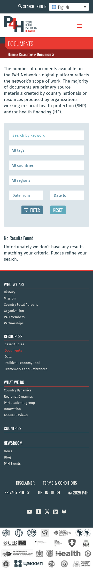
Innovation (12, 409)
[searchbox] (46, 150)
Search (28, 6)
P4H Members (14, 317)
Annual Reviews (16, 415)
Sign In (41, 6)
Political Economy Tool (22, 363)
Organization (14, 311)
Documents (13, 350)
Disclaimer (25, 483)
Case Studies (14, 344)
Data (8, 357)
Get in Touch (49, 492)
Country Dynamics (17, 390)
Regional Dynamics (18, 396)
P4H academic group (19, 403)
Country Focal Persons (21, 305)
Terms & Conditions (60, 483)
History (9, 292)
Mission (10, 298)
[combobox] (46, 150)
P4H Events (12, 463)
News (8, 451)
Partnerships (14, 323)
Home (12, 54)
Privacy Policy (17, 492)
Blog (7, 457)
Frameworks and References (26, 369)
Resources (26, 54)
